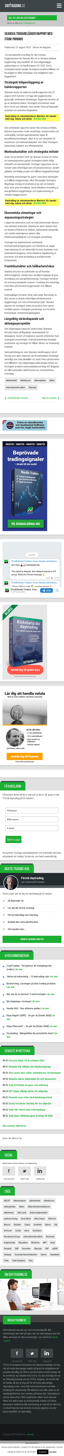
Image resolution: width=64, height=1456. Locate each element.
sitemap (30, 1434)
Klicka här (39, 118)
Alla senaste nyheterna (14, 1125)
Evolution (37, 1230)
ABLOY (7, 1200)
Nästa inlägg (49, 398)
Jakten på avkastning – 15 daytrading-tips (28, 976)
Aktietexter (9, 1212)
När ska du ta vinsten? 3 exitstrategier (26, 994)
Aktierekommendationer (39, 1206)
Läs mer (18, 969)
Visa (31, 1260)
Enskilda (38, 1224)
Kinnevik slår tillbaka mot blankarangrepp (30, 1066)
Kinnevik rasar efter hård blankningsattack (30, 1097)
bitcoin (7, 1224)
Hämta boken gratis (32, 939)
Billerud (52, 1218)
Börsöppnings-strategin (19, 1001)
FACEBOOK (9, 1179)
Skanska (32, 387)
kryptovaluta (9, 1242)
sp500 (54, 1248)
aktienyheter (40, 380)
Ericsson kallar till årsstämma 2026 (26, 1060)
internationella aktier (15, 387)
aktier (52, 380)
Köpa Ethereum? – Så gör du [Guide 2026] (28, 1026)
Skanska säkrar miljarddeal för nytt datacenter (32, 1079)
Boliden (17, 1224)
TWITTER (24, 1179)
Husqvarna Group (12, 1236)
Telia (6, 1260)
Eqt (55, 1224)
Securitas (26, 1248)
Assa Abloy (26, 1218)
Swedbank (54, 1254)
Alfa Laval (21, 1212)
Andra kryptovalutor (38, 1212)
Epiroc (48, 1224)
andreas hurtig (10, 1218)
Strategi (7, 1254)
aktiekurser (25, 380)
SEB (16, 1248)
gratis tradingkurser (27, 23)
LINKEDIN (40, 1179)
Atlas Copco (39, 1218)
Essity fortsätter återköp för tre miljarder (30, 1103)
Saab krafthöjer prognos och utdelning (28, 1085)
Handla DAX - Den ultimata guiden (23, 1008)
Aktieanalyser (20, 1200)
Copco (27, 1224)
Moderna (35, 1242)
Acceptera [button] (43, 1452)
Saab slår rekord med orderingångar (27, 1109)
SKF (47, 1248)
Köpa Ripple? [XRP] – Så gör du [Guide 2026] (29, 1015)
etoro (26, 1230)
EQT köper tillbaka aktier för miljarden (28, 1091)
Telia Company (18, 1260)
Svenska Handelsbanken (26, 1254)
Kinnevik (50, 1236)
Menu (59, 5)
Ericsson (8, 1230)
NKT (45, 1242)
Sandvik (7, 1248)
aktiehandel (11, 380)
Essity (18, 1230)
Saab (52, 1242)
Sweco (44, 1254)
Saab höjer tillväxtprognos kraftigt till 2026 (31, 1115)
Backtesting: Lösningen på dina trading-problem (31, 983)
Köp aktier (23, 1242)
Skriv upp (13, 839)
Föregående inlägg (17, 398)
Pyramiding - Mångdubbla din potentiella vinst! (30, 1033)
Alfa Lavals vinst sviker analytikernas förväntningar (35, 1072)
